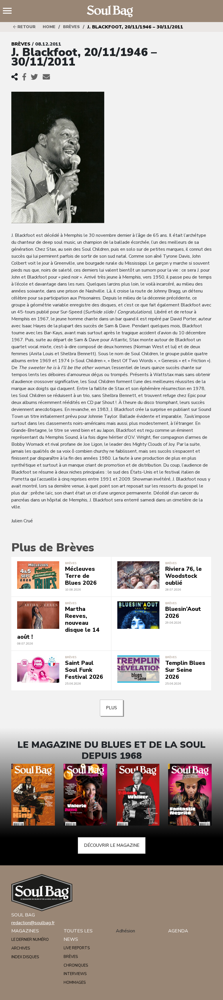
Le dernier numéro (30, 939)
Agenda (178, 931)
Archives (20, 948)
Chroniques (76, 965)
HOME (49, 27)
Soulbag (111, 11)
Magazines (25, 931)
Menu (9, 11)
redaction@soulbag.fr (33, 923)
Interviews (75, 973)
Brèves (71, 27)
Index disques (25, 957)
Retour (25, 27)
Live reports (77, 948)
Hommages (75, 982)
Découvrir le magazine (111, 845)
